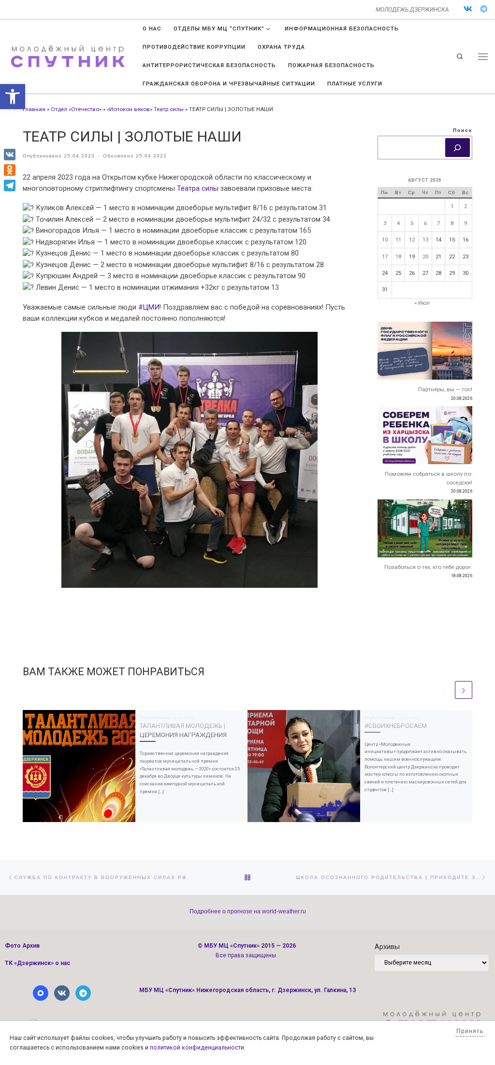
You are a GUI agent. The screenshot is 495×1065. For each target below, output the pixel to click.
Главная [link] (34, 109)
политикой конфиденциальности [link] (197, 1047)
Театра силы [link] (197, 188)
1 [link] (452, 206)
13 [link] (425, 239)
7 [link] (438, 223)
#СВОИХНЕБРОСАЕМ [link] (395, 725)
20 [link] (425, 256)
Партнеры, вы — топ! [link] (445, 389)
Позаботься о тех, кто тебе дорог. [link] (428, 567)
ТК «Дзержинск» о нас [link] (37, 963)
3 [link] (384, 223)
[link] (12, 96)
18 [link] (398, 256)
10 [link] (385, 239)
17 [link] (385, 256)
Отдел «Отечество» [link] (76, 109)
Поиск (462, 130)
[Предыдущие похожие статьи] (444, 689)
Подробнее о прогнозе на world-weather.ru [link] (247, 911)
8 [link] (452, 223)
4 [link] (398, 223)
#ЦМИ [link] (149, 307)
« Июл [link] (422, 302)
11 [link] (398, 239)
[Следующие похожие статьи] (463, 689)
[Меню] (483, 56)
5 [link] (411, 223)
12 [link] (412, 239)
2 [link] (465, 206)
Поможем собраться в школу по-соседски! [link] (428, 478)
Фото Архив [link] (22, 945)
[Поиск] (457, 147)
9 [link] (465, 223)
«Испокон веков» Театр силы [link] (145, 109)
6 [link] (425, 223)
